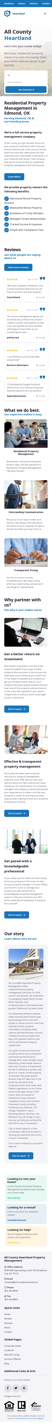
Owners (21, 3)
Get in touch (15, 709)
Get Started (25, 89)
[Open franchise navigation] (45, 13)
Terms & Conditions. (36, 1418)
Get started (13, 1197)
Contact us (13, 1242)
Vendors (46, 3)
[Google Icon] (24, 1387)
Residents (9, 3)
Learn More (14, 176)
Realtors (34, 3)
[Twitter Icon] (16, 1387)
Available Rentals (16, 1220)
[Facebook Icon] (8, 1387)
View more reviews (18, 267)
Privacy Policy (20, 1418)
